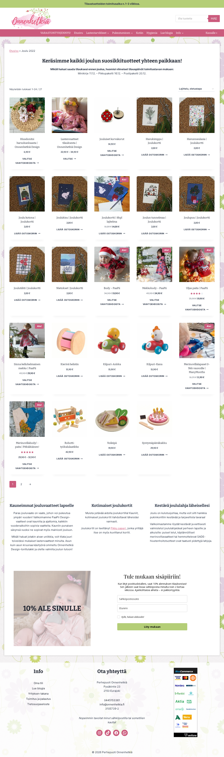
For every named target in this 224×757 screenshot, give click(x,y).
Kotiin (139, 32)
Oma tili (38, 683)
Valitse (68, 158)
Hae (214, 18)
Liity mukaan (152, 626)
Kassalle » (211, 32)
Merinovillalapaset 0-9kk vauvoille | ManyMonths (197, 368)
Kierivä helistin (70, 364)
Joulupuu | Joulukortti (197, 217)
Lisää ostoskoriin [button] (152, 154)
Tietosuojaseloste (38, 704)
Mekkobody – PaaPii (154, 288)
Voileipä (112, 443)
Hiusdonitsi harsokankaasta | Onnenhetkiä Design (27, 143)
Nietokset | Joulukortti (69, 288)
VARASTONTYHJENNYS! (55, 32)
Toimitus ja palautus (38, 698)
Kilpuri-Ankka (112, 364)
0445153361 (112, 700)
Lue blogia (166, 32)
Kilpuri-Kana (154, 364)
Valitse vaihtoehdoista (25, 160)
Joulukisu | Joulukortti (70, 217)
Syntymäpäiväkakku (154, 443)
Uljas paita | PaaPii (197, 288)
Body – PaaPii (112, 288)
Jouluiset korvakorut (112, 139)
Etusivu (78, 32)
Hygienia (151, 32)
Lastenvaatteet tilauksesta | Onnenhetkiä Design (69, 143)
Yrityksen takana (38, 693)
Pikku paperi (118, 528)
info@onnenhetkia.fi (112, 704)
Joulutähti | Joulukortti (27, 288)
